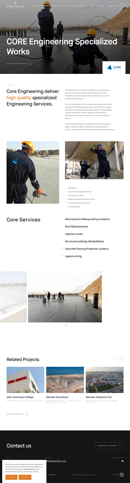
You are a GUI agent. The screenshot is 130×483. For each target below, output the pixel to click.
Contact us (112, 6)
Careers (100, 6)
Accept (11, 477)
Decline (25, 477)
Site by (116, 474)
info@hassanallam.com (56, 461)
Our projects (51, 6)
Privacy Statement (29, 469)
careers (52, 474)
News (92, 6)
